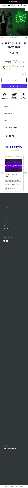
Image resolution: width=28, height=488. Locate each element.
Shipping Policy (7, 228)
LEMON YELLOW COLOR (15, 67)
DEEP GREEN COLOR (4, 67)
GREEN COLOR (10, 67)
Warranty (5, 222)
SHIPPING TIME (7, 107)
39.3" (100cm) (21, 62)
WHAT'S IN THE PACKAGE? (9, 113)
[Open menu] (25, 5)
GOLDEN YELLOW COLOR (7, 67)
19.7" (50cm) (8, 62)
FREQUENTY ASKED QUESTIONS (10, 127)
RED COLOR (4, 69)
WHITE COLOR (10, 69)
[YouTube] (7, 241)
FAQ (4, 211)
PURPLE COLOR (23, 67)
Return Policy (6, 220)
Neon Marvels (6, 5)
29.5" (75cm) (14, 62)
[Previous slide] (2, 173)
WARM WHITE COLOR (7, 69)
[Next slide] (25, 173)
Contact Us (6, 214)
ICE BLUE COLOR (12, 67)
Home (5, 486)
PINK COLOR (20, 67)
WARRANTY (6, 120)
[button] (21, 5)
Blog (5, 225)
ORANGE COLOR (18, 67)
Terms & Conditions (7, 217)
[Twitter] (4, 241)
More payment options (14, 90)
